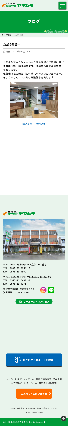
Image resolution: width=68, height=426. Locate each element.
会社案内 (20, 408)
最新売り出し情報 (48, 382)
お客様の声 (16, 382)
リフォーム (28, 378)
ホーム (13, 408)
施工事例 (57, 378)
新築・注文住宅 (43, 378)
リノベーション (14, 378)
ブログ (8, 35)
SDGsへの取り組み (33, 408)
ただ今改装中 (19, 35)
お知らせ (45, 408)
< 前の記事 (26, 124)
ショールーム (30, 382)
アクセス (54, 408)
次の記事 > (41, 124)
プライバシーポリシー (34, 412)
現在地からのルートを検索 (38, 360)
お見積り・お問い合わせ (34, 393)
